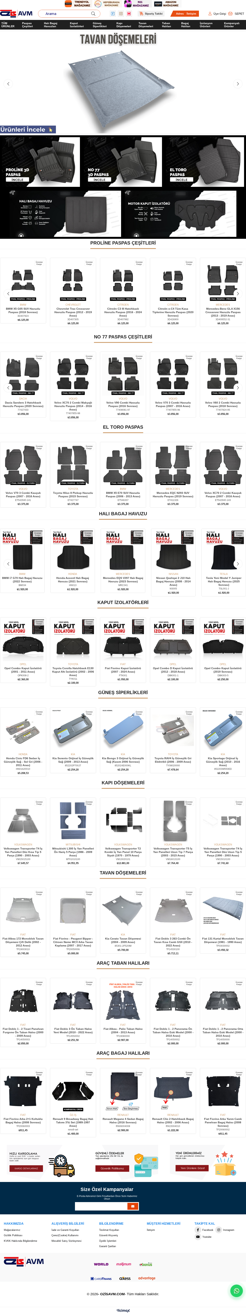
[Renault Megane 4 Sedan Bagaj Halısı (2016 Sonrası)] (73, 1091)
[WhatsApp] (237, 1291)
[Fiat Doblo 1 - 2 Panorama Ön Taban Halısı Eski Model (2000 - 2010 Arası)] (123, 1001)
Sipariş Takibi (154, 13)
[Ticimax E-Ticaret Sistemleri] (123, 1311)
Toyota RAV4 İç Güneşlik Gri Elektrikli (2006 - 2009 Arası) (73, 760)
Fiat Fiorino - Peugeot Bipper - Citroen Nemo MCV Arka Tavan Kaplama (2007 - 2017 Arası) (223, 942)
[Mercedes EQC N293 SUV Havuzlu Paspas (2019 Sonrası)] (73, 465)
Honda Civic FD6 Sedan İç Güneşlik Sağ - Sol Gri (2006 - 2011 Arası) (173, 762)
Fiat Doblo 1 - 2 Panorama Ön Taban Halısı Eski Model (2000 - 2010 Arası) (123, 1032)
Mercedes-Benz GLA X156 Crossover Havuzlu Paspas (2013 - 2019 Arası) (123, 312)
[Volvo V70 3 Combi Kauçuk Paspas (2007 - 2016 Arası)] (173, 465)
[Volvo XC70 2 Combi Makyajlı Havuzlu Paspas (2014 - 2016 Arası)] (23, 375)
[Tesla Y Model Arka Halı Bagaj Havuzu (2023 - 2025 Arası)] (173, 551)
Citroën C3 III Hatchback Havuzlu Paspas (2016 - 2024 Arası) (23, 312)
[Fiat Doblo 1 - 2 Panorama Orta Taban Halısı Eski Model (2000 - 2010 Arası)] (173, 1001)
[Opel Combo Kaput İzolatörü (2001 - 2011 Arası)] (223, 640)
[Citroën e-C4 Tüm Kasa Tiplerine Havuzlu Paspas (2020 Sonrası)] (73, 281)
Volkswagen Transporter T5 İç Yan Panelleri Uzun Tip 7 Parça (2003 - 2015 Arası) (123, 852)
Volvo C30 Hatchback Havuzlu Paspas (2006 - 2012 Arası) (223, 404)
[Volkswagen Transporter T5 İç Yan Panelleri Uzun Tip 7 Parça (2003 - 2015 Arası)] (123, 820)
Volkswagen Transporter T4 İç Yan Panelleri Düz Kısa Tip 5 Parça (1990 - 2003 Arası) (223, 852)
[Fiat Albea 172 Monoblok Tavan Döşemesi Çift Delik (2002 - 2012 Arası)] (173, 911)
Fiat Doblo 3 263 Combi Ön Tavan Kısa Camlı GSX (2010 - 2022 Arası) (73, 942)
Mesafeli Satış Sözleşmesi (66, 1240)
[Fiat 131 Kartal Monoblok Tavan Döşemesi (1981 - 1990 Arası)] (123, 911)
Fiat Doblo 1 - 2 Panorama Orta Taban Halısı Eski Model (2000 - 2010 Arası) (173, 1032)
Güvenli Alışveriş (108, 1235)
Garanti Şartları (107, 1246)
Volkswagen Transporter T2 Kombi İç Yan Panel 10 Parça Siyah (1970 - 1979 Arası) (73, 852)
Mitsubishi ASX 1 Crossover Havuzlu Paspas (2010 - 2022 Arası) (223, 312)
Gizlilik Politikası (13, 1235)
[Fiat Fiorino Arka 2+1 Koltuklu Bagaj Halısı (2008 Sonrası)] (223, 1091)
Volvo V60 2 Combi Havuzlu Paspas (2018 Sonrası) (173, 404)
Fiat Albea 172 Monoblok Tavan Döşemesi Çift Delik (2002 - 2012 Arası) (173, 942)
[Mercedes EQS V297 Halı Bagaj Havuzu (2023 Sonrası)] (22, 551)
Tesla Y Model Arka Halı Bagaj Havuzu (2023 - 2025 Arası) (173, 579)
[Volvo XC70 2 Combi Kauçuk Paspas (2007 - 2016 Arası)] (123, 465)
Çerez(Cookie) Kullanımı (65, 1235)
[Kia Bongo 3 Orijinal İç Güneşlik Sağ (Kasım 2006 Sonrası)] (23, 730)
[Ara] (93, 13)
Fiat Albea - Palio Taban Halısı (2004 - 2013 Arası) (73, 1030)
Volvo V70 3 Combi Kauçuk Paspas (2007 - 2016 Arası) (173, 494)
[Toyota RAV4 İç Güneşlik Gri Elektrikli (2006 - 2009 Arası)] (73, 730)
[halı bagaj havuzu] (65, 214)
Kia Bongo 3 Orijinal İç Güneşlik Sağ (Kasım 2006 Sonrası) (23, 760)
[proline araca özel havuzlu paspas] (41, 162)
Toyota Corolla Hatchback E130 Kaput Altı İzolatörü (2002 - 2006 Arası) (23, 672)
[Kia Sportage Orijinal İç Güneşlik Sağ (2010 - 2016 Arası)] (123, 730)
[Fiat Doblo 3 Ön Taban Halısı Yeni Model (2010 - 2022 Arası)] (23, 1001)
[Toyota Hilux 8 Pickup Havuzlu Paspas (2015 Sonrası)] (223, 465)
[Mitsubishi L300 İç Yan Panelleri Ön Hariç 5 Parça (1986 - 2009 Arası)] (23, 820)
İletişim (191, 13)
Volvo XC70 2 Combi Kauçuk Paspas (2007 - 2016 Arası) (123, 494)
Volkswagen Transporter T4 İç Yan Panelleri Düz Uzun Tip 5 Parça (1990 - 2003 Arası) (173, 852)
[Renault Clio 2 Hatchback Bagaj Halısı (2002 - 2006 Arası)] (123, 1091)
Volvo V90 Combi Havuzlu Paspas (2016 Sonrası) (73, 404)
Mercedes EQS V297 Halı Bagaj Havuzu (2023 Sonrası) (22, 579)
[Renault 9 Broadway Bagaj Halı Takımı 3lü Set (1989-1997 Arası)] (23, 1091)
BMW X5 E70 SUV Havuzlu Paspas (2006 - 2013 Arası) (23, 494)
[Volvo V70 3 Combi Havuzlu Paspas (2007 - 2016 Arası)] (123, 375)
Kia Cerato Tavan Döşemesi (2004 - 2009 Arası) (23, 940)
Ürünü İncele (27, 296)
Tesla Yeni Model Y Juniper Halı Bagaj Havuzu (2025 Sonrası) (123, 581)
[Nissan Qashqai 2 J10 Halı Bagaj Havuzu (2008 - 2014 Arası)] (72, 551)
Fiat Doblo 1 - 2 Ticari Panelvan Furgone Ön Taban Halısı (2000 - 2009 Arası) (223, 1032)
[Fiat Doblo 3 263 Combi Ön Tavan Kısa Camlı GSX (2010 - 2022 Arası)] (73, 911)
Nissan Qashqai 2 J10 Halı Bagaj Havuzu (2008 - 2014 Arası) (72, 581)
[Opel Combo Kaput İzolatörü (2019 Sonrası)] (173, 640)
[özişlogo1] (24, 1262)
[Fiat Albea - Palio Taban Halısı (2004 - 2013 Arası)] (73, 1001)
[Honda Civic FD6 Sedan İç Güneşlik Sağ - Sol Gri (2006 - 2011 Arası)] (173, 730)
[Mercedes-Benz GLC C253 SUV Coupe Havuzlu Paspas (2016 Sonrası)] (173, 281)
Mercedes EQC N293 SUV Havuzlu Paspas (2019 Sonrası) (73, 494)
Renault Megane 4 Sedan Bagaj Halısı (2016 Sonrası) (73, 1120)
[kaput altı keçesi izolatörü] (180, 214)
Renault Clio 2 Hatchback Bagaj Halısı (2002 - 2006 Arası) (123, 1120)
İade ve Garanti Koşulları (65, 1230)
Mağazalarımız (12, 1230)
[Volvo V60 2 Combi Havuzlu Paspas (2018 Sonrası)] (173, 375)
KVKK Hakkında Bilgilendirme (20, 1240)
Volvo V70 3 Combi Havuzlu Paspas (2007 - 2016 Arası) (123, 404)
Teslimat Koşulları (109, 1230)
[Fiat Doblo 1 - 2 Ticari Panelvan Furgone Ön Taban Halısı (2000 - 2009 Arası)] (223, 1001)
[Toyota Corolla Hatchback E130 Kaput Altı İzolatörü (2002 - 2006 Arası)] (23, 640)
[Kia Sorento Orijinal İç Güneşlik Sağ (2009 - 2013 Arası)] (223, 730)
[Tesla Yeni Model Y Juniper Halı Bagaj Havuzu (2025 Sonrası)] (123, 551)
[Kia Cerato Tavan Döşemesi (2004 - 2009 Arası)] (23, 911)
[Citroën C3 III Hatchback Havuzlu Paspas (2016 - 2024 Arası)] (23, 281)
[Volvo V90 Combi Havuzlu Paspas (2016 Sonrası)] (73, 375)
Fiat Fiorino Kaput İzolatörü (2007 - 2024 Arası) (73, 670)
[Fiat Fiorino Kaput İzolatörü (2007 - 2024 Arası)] (73, 640)
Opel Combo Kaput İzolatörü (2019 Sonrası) (173, 670)
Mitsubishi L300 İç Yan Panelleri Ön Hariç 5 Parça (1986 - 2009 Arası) (23, 852)
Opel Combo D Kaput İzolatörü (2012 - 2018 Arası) (123, 670)
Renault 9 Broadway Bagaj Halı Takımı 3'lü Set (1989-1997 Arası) (23, 1122)
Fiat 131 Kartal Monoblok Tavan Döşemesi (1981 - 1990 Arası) (123, 940)
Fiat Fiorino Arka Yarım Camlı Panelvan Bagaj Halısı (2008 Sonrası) (173, 1122)
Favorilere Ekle (18, 296)
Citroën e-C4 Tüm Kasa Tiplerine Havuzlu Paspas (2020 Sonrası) (73, 312)
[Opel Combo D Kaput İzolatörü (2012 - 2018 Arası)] (123, 640)
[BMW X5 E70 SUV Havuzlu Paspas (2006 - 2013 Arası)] (23, 465)
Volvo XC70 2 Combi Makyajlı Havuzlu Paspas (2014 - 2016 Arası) (23, 406)
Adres (180, 13)
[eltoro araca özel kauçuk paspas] (205, 162)
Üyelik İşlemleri (107, 1240)
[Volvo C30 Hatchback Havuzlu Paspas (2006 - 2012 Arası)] (223, 375)
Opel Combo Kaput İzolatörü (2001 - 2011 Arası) (223, 670)
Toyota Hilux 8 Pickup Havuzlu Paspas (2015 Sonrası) (223, 494)
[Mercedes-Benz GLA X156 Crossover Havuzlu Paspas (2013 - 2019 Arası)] (123, 281)
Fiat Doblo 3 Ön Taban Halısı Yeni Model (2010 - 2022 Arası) (23, 1030)
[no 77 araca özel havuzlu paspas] (123, 162)
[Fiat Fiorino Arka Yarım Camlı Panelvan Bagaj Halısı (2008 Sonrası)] (173, 1091)
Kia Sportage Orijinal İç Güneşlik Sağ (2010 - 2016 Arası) (123, 762)
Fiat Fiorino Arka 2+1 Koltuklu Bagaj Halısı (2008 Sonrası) (223, 1120)
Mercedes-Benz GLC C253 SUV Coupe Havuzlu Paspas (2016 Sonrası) (173, 312)
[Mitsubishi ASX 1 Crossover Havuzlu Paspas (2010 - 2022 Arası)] (223, 281)
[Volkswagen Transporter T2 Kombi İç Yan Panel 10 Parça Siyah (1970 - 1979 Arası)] (73, 820)
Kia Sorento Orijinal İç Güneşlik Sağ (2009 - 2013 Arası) (223, 760)
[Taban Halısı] (123, 82)
